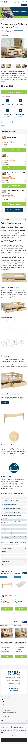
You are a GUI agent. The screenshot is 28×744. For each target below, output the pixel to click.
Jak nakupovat (5, 714)
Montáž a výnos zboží (6, 703)
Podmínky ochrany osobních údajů (9, 712)
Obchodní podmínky (6, 710)
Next (26, 573)
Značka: (3, 125)
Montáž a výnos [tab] (5, 561)
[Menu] (26, 2)
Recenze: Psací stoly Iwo (6, 723)
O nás (3, 708)
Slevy (3, 699)
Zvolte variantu (15, 92)
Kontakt (4, 706)
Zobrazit (7, 608)
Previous (23, 573)
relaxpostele (15, 690)
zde (2, 732)
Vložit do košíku (15, 150)
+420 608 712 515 (15, 686)
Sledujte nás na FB (15, 688)
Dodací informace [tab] (6, 564)
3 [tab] (13, 613)
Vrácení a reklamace (6, 705)
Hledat (24, 5)
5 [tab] (15, 613)
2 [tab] (12, 613)
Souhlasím (14, 740)
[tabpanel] (7, 593)
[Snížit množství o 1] (24, 146)
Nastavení (14, 735)
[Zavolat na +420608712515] (18, 2)
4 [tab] (14, 613)
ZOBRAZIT (5, 402)
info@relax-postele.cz (15, 683)
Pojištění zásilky (5, 716)
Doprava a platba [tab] (6, 558)
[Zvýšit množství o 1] (24, 144)
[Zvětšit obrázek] (4, 137)
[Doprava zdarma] (7, 584)
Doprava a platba (5, 701)
